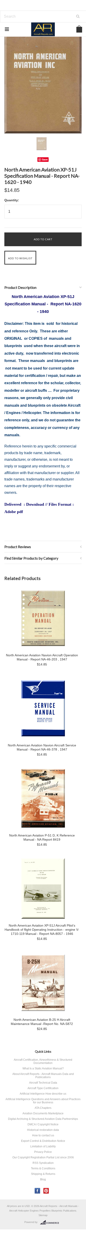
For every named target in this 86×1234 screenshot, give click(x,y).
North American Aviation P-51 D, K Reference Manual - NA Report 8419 (42, 837)
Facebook (37, 1191)
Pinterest (46, 1191)
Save (45, 159)
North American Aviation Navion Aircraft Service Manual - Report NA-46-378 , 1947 (42, 747)
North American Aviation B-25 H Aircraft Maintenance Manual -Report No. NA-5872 (42, 1022)
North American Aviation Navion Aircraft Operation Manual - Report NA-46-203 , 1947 (42, 657)
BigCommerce (51, 1222)
